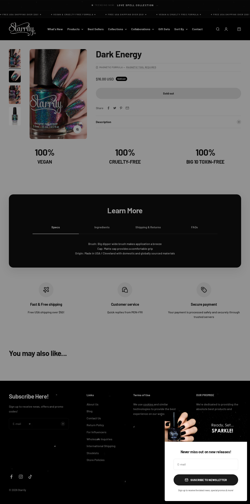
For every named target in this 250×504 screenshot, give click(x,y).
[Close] (239, 419)
